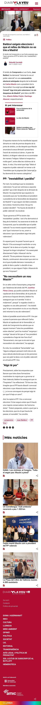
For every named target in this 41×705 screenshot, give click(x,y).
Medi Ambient (10, 629)
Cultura (7, 622)
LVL (4, 642)
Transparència (11, 649)
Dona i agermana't (12, 615)
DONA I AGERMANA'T (21, 9)
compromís (8, 420)
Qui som (6, 600)
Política (8, 39)
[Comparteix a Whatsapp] (10, 428)
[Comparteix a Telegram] (13, 428)
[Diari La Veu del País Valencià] (15, 6)
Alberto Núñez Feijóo (15, 96)
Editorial (8, 646)
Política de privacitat (10, 606)
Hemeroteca (9, 664)
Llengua (7, 625)
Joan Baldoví (22, 420)
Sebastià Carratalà (15, 62)
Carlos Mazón (10, 84)
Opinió (6, 632)
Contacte (6, 603)
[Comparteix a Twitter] (4, 428)
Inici (5, 619)
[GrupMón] (20, 703)
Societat (7, 639)
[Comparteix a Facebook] (7, 428)
